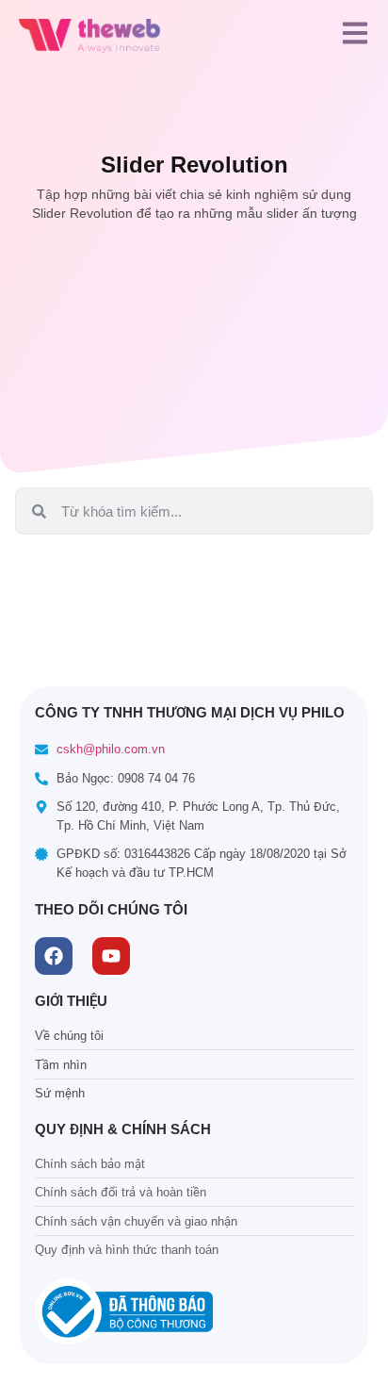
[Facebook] (54, 956)
